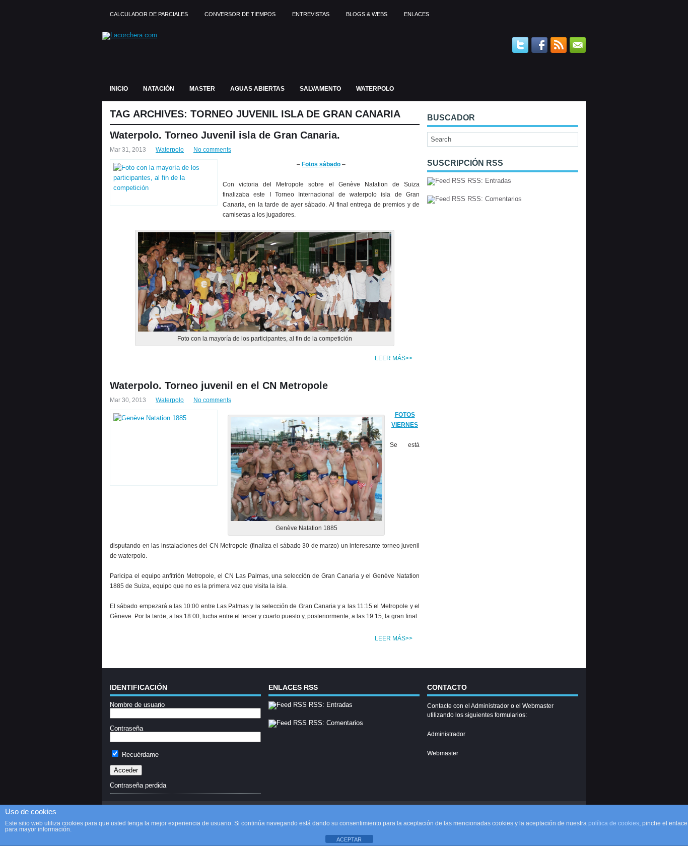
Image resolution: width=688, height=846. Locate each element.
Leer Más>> (393, 358)
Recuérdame (139, 754)
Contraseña (126, 728)
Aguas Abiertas (257, 88)
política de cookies (613, 823)
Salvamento (320, 88)
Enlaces (416, 14)
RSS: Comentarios (493, 199)
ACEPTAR (349, 839)
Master (202, 88)
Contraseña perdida (138, 785)
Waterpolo (375, 88)
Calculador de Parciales (149, 14)
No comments (212, 149)
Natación (158, 88)
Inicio (119, 88)
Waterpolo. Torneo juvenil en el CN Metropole (219, 385)
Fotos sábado (321, 164)
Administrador (446, 734)
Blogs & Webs (366, 14)
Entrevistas (310, 14)
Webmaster (442, 753)
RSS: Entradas (488, 180)
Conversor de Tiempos (240, 14)
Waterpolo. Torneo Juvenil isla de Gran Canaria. (225, 135)
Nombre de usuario (137, 704)
